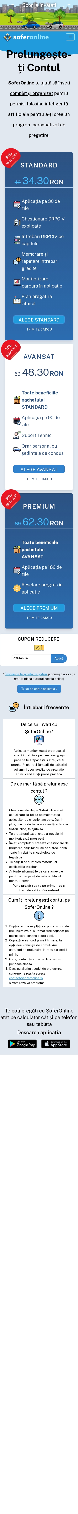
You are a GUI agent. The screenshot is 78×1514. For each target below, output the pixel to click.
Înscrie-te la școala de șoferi (26, 674)
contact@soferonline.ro (26, 978)
